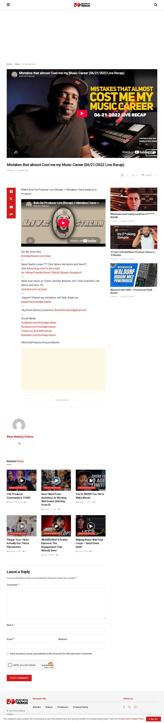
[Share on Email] (11, 207)
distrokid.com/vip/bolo (34, 289)
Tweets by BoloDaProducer (36, 330)
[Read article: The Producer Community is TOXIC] (22, 480)
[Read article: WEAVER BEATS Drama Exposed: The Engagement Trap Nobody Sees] (56, 525)
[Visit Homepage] (82, 5)
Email (11, 639)
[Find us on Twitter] (129, 707)
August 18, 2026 (15, 502)
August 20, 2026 (127, 221)
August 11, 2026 (49, 509)
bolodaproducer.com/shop (36, 255)
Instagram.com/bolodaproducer (38, 322)
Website (62, 639)
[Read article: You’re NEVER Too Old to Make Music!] (91, 480)
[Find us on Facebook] (124, 707)
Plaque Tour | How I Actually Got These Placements (18, 543)
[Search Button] (155, 5)
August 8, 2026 (14, 551)
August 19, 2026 (127, 259)
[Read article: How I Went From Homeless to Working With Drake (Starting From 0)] (56, 480)
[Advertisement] (82, 36)
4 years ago (23, 170)
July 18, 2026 (48, 555)
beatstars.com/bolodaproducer (38, 335)
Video (17, 64)
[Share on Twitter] (11, 199)
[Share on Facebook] (11, 191)
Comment (13, 584)
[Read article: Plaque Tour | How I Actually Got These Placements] (22, 525)
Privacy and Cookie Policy (131, 719)
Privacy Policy (80, 707)
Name (11, 624)
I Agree (153, 719)
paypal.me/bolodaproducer (36, 301)
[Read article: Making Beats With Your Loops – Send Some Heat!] (91, 525)
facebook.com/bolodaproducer (38, 326)
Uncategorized (28, 64)
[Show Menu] (8, 5)
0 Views (113, 221)
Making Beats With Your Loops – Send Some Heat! (89, 543)
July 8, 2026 (82, 551)
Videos (49, 707)
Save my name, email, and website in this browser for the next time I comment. (51, 653)
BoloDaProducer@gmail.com (70, 310)
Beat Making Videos (20, 436)
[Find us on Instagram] (135, 707)
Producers (62, 707)
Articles (37, 707)
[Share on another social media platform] (11, 214)
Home (9, 64)
